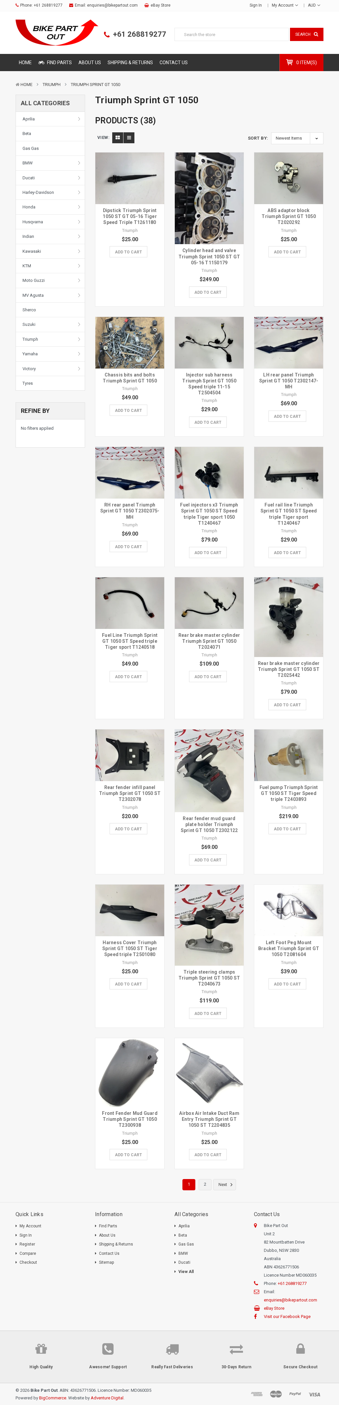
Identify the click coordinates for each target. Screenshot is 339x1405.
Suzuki (29, 324)
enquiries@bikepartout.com (112, 5)
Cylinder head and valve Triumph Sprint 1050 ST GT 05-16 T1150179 (209, 256)
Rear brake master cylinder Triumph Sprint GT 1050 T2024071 (209, 641)
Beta (27, 133)
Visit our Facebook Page (287, 1316)
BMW (28, 162)
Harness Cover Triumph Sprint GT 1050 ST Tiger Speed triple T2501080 (129, 948)
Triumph (52, 84)
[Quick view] (130, 169)
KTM (27, 265)
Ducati (29, 177)
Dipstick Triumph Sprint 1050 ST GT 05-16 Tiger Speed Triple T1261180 (130, 216)
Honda (29, 206)
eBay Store (160, 5)
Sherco (29, 309)
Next (223, 1184)
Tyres (28, 383)
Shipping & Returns (130, 62)
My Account (283, 5)
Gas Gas (31, 148)
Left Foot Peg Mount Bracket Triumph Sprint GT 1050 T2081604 (288, 948)
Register (27, 1244)
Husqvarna (33, 221)
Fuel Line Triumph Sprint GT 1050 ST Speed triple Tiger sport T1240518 (130, 641)
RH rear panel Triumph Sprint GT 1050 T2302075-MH (130, 510)
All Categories (45, 103)
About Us (89, 62)
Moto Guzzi (34, 280)
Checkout (28, 1262)
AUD (312, 5)
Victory (29, 368)
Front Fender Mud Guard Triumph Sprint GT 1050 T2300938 (130, 1119)
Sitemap (106, 1262)
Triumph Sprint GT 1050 (95, 84)
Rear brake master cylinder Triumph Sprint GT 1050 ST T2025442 (289, 669)
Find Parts (59, 62)
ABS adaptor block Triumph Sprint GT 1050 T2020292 (289, 216)
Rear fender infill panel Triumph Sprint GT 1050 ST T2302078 (130, 793)
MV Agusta (33, 295)
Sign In (26, 1235)
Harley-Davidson (38, 192)
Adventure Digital (107, 1397)
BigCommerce (52, 1397)
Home (25, 62)
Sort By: (258, 138)
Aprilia (29, 118)
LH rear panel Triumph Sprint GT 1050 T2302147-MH (288, 380)
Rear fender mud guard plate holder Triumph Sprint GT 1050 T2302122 (209, 824)
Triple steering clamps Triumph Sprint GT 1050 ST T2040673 (209, 978)
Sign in (256, 5)
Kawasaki (32, 251)
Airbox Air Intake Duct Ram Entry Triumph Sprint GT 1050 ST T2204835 (209, 1119)
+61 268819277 (48, 5)
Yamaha (30, 353)
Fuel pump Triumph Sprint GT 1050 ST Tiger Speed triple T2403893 (289, 793)
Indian (28, 236)
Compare (28, 1253)
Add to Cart (128, 252)
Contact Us (174, 62)
